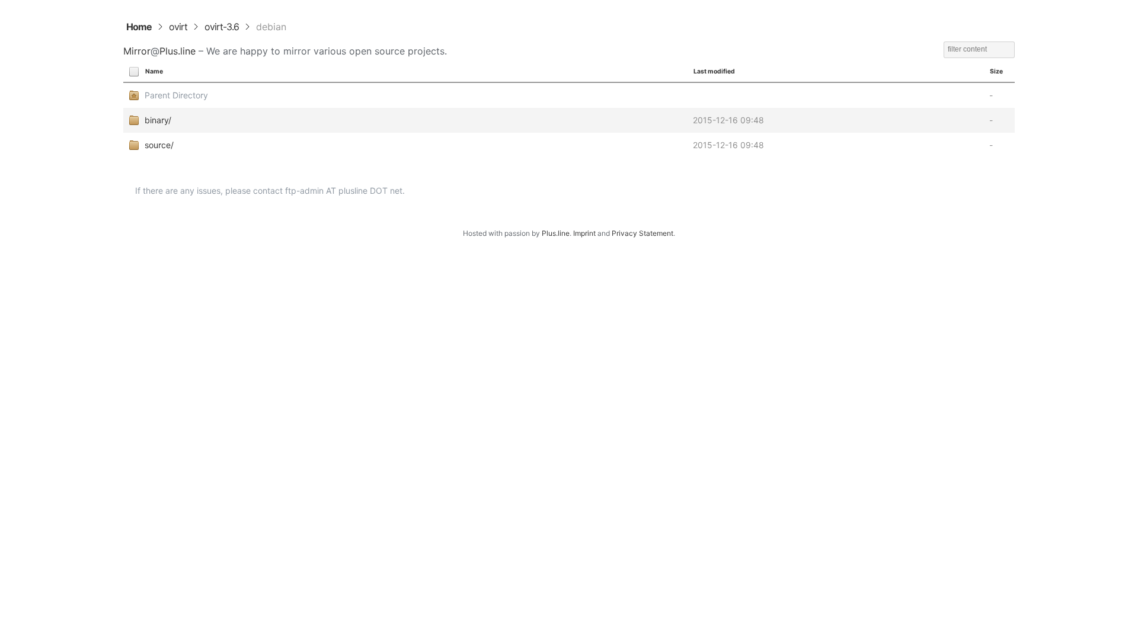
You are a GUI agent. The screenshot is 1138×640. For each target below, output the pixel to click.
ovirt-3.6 (221, 27)
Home (139, 27)
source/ (159, 145)
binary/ (158, 120)
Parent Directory (176, 95)
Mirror (137, 51)
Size (996, 71)
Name (154, 71)
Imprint (584, 233)
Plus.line (177, 51)
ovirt (178, 27)
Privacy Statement (642, 233)
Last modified (714, 71)
